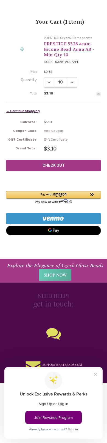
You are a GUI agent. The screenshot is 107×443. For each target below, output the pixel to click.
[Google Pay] (53, 230)
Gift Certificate (55, 139)
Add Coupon (53, 131)
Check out (54, 165)
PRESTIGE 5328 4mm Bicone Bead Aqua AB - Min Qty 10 (69, 49)
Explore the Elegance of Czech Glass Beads (55, 265)
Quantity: (29, 80)
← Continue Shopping (23, 111)
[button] (53, 197)
